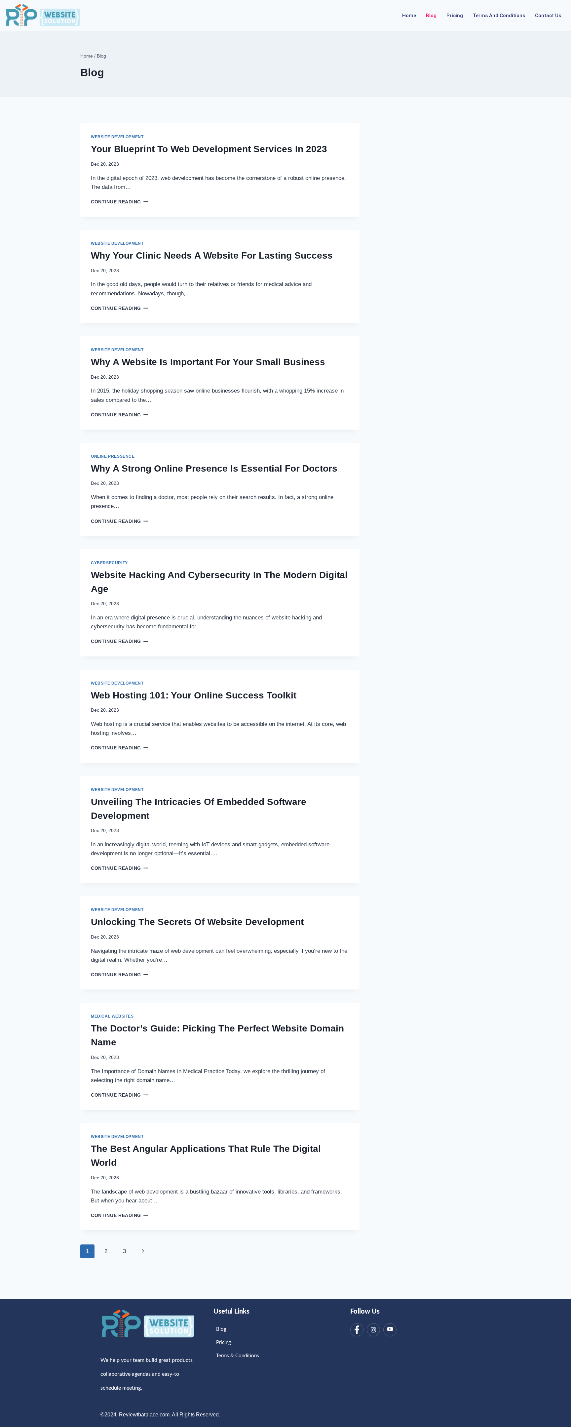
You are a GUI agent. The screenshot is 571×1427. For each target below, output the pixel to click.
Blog (431, 16)
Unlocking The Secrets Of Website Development (197, 922)
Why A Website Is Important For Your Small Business (208, 362)
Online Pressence (113, 456)
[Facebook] (356, 1329)
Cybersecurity (109, 563)
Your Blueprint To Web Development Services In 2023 (209, 149)
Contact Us (548, 16)
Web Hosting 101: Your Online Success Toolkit (193, 695)
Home (409, 16)
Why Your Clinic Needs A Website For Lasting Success (212, 255)
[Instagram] (373, 1329)
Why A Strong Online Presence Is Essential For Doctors (214, 468)
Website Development (117, 137)
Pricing (454, 16)
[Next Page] (143, 1251)
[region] (86, 1379)
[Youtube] (390, 1329)
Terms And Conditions (499, 16)
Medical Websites (112, 1016)
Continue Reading (119, 201)
